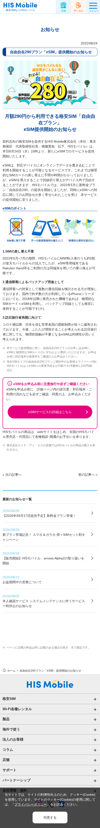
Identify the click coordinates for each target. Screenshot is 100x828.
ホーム (11, 670)
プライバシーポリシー (30, 804)
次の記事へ (13, 474)
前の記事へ (86, 474)
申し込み (78, 10)
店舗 (63, 10)
